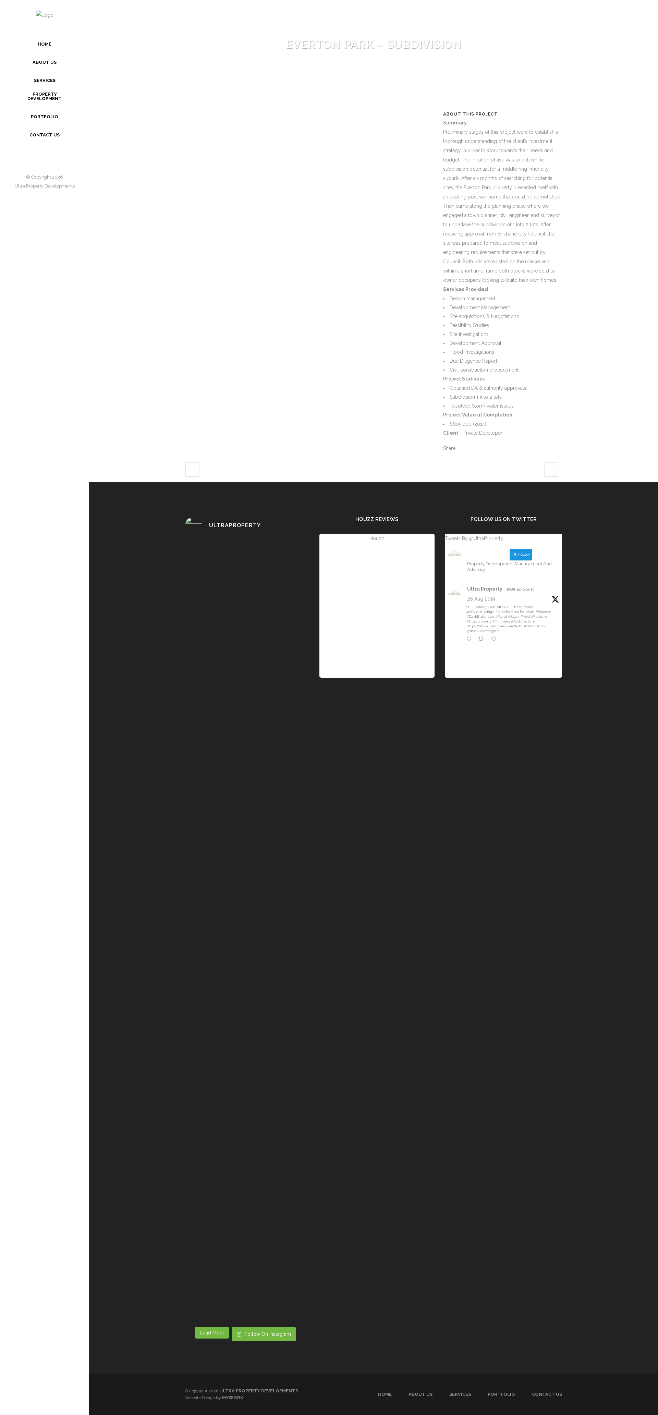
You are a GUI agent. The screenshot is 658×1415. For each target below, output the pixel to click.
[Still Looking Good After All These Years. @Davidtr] (229, 624)
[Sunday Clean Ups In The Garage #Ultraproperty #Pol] (198, 591)
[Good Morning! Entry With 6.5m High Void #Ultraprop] (291, 1112)
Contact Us (547, 1394)
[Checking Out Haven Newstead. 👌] (229, 726)
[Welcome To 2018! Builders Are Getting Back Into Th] (229, 1079)
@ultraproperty (521, 589)
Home (385, 1394)
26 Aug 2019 (481, 599)
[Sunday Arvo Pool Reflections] (261, 554)
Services (460, 1394)
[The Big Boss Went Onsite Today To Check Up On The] (261, 923)
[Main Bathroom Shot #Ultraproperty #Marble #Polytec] (198, 1235)
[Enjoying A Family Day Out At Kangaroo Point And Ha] (198, 776)
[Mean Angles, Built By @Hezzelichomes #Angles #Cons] (198, 886)
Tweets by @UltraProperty (474, 538)
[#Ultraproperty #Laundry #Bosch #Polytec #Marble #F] (261, 1230)
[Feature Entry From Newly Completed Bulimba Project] (229, 886)
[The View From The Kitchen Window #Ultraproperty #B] (291, 1259)
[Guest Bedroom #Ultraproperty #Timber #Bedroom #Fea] (229, 1226)
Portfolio (501, 1394)
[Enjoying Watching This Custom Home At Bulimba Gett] (291, 935)
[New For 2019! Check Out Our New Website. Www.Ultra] (261, 751)
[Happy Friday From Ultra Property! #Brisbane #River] (198, 1054)
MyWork (232, 1397)
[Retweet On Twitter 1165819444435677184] (483, 639)
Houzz (376, 538)
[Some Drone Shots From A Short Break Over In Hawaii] (261, 1071)
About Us (420, 1394)
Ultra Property (484, 589)
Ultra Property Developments (45, 186)
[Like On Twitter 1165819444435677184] (495, 639)
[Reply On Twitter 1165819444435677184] (470, 639)
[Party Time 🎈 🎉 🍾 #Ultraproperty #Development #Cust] (291, 591)
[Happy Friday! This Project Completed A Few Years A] (291, 767)
